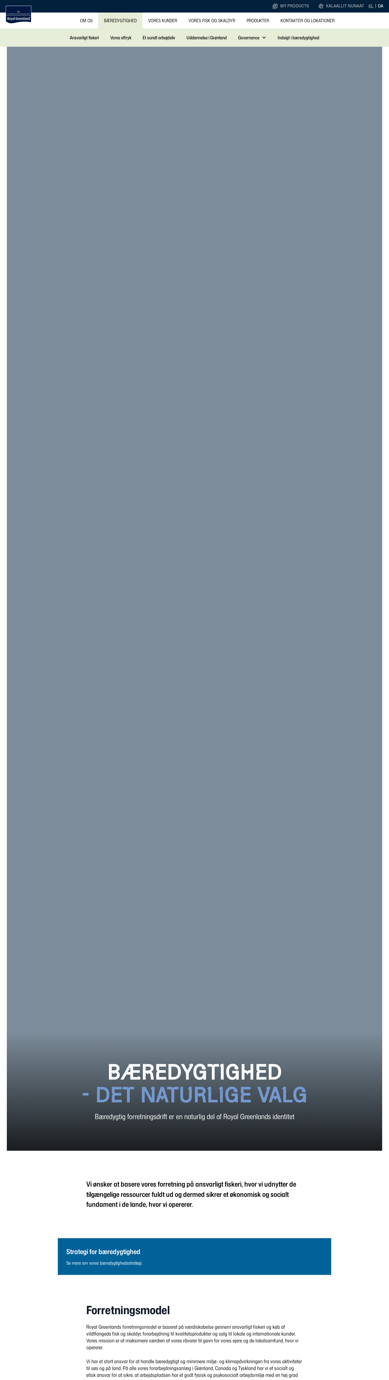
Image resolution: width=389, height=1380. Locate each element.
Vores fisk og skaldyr (212, 20)
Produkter (258, 20)
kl (370, 6)
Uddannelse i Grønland (207, 37)
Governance (248, 37)
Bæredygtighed (120, 20)
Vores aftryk (120, 37)
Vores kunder (162, 20)
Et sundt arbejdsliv (159, 37)
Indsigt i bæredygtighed (298, 37)
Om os (86, 20)
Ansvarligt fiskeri (84, 37)
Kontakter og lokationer (308, 20)
